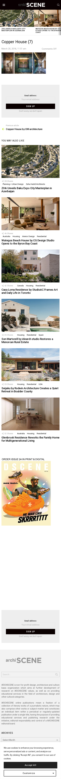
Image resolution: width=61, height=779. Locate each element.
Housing (16, 236)
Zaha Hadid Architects (35, 184)
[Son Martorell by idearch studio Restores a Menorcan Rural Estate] (30, 315)
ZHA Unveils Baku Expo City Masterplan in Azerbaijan (13, 30)
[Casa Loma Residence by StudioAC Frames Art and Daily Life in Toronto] (30, 266)
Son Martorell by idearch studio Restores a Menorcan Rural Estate (27, 340)
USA (40, 384)
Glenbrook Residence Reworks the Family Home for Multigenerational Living (30, 439)
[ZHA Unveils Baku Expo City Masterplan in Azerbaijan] (17, 18)
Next (59, 22)
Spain (41, 335)
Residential (41, 236)
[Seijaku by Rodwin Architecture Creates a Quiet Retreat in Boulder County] (30, 364)
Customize (29, 773)
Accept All (30, 765)
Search (57, 675)
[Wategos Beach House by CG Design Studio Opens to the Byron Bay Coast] (30, 213)
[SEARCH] (58, 5)
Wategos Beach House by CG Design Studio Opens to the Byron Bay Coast (27, 242)
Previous (1, 22)
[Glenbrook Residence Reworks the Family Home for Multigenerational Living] (30, 414)
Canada (20, 286)
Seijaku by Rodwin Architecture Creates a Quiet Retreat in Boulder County (29, 390)
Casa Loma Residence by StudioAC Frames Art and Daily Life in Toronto (29, 291)
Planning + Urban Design (13, 184)
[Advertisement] (30, 569)
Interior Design (28, 236)
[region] (30, 760)
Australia (6, 236)
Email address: (30, 95)
